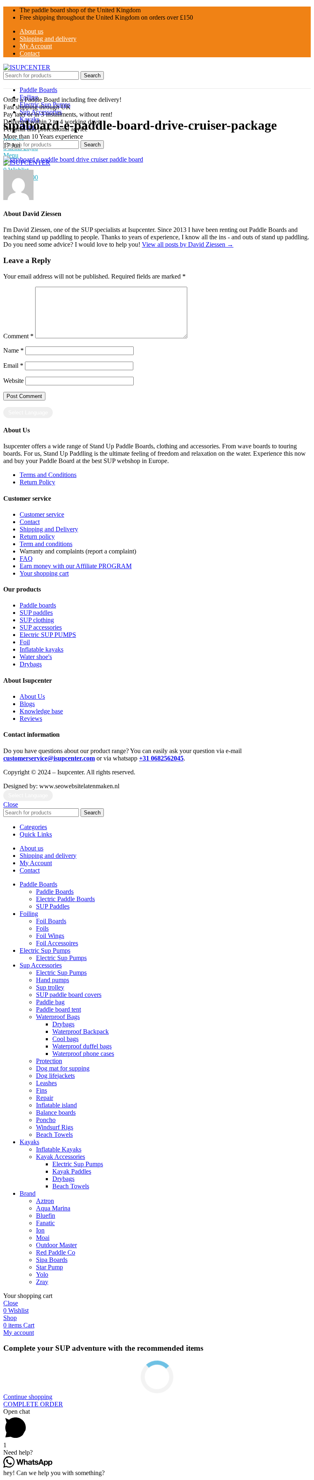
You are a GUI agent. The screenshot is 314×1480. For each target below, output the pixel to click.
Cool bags (65, 1038)
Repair (44, 1097)
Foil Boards (51, 921)
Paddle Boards (55, 891)
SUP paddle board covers (68, 994)
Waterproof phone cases (83, 1053)
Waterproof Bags (58, 1016)
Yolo (42, 1274)
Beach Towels (54, 1134)
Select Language (28, 412)
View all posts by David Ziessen (187, 244)
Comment (18, 336)
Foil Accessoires (57, 943)
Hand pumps (52, 979)
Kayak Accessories (60, 1156)
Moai (42, 1237)
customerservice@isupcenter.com (49, 758)
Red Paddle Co (55, 1252)
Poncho (46, 1119)
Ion (40, 1230)
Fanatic (45, 1222)
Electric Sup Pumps (61, 957)
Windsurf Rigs (54, 1127)
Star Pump (49, 1267)
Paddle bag (50, 1002)
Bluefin (45, 1215)
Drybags (63, 1024)
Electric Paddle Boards (65, 898)
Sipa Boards (51, 1259)
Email (13, 365)
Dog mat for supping (63, 1068)
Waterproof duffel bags (82, 1046)
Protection (49, 1060)
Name (13, 350)
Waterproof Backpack (80, 1031)
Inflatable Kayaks (58, 1149)
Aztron (45, 1200)
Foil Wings (50, 935)
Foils (42, 928)
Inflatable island (56, 1105)
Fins (41, 1090)
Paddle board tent (58, 1009)
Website (13, 380)
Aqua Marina (53, 1208)
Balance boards (56, 1112)
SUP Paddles (53, 906)
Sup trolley (50, 987)
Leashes (46, 1083)
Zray (42, 1281)
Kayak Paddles (71, 1171)
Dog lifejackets (55, 1075)
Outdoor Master (56, 1245)
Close (10, 804)
